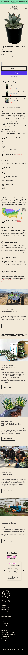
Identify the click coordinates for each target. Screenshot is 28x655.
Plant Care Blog (5, 636)
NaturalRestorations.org (10, 326)
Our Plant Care (5, 609)
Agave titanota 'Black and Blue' (17, 91)
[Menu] (2, 7)
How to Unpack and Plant (8, 632)
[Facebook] (2, 601)
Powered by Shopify (18, 649)
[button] (3, 27)
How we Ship (4, 623)
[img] (14, 557)
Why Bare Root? (8, 438)
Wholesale (4, 638)
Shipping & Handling (14, 107)
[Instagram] (9, 601)
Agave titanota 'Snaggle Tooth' (17, 98)
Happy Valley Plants (9, 649)
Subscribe (4, 641)
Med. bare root (13, 57)
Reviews (23, 107)
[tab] (5, 107)
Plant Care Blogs (8, 541)
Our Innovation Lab (6, 611)
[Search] (22, 8)
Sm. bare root (4, 57)
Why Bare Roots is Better (8, 634)
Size (2, 54)
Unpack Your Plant (8, 490)
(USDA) (19, 220)
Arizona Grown (5, 607)
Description (4, 107)
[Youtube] (5, 601)
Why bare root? (19, 154)
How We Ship (7, 387)
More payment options (14, 76)
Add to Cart (14, 68)
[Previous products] (21, 82)
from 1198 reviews (11, 558)
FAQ (2, 621)
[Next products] (25, 82)
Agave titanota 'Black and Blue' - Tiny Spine (17, 85)
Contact (3, 619)
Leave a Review (5, 625)
